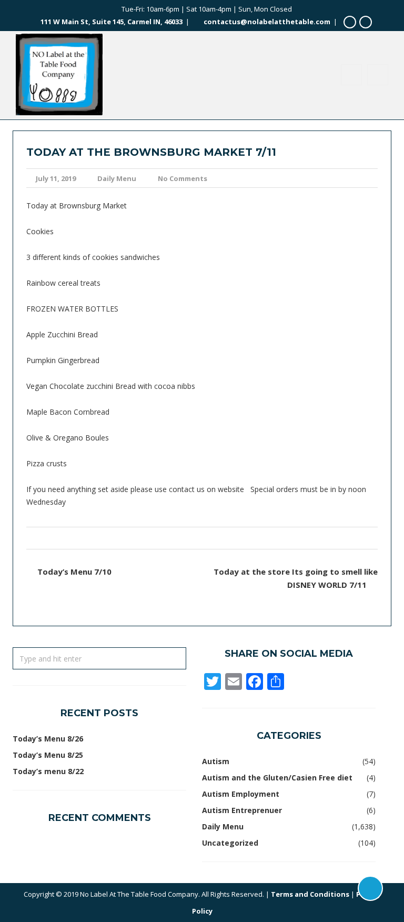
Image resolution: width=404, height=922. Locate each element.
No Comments (182, 178)
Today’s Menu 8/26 (48, 739)
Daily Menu (116, 178)
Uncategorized (230, 843)
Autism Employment (240, 794)
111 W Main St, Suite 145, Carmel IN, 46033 (112, 21)
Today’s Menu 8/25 (48, 755)
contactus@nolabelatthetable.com (267, 21)
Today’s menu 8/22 (48, 771)
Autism (215, 761)
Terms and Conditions (310, 894)
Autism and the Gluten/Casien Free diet (277, 778)
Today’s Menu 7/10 (74, 571)
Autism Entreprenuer (242, 810)
